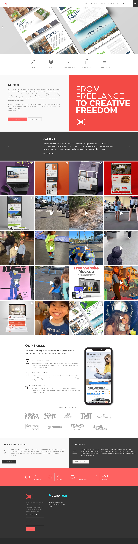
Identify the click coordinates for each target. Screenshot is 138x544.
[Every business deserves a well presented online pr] (17, 318)
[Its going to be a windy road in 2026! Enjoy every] (86, 248)
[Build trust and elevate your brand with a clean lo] (86, 178)
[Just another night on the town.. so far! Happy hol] (52, 283)
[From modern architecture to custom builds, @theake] (17, 178)
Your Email (29, 521)
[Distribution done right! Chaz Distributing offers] (86, 318)
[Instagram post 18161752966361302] (52, 318)
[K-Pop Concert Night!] (17, 248)
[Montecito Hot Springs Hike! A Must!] (86, 213)
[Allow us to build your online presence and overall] (17, 213)
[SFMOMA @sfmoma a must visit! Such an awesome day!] (17, 283)
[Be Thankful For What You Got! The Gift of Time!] (52, 213)
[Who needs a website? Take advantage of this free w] (86, 283)
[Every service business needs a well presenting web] (52, 178)
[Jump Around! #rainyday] (52, 248)
